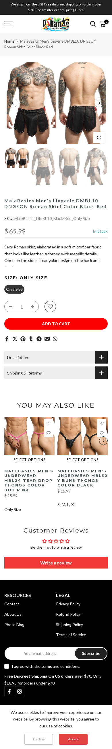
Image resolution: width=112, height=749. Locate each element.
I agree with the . (46, 666)
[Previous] (13, 103)
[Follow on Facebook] (9, 691)
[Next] (99, 103)
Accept (73, 739)
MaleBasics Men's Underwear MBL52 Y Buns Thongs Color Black (82, 477)
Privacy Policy (68, 603)
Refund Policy (68, 614)
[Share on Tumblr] (31, 338)
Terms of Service (71, 634)
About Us (13, 614)
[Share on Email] (47, 338)
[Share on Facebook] (6, 338)
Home (9, 41)
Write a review (56, 562)
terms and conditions (60, 666)
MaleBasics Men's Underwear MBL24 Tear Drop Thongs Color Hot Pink (28, 480)
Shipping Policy (69, 624)
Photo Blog (14, 624)
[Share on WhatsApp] (55, 338)
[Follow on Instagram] (19, 691)
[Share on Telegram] (39, 338)
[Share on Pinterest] (23, 338)
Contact (11, 603)
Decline (39, 739)
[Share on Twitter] (15, 338)
